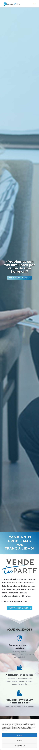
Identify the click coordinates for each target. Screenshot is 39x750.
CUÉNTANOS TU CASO (18, 608)
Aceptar (19, 735)
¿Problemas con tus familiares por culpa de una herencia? (19, 266)
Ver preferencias (19, 746)
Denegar (19, 740)
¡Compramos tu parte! (19, 278)
